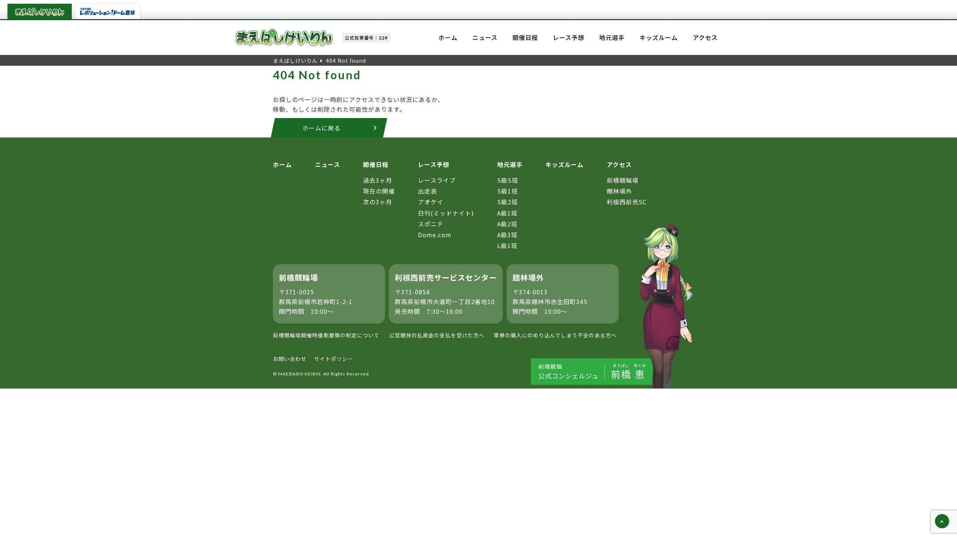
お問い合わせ (290, 358)
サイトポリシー (333, 358)
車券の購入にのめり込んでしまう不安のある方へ (555, 335)
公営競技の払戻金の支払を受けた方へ (436, 335)
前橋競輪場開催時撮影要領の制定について (326, 335)
